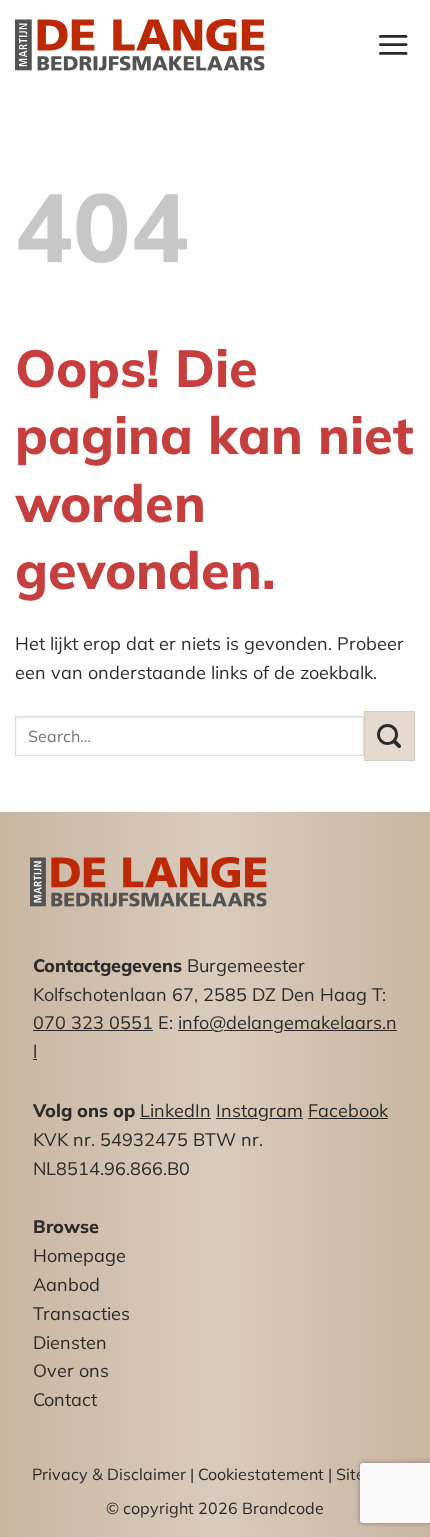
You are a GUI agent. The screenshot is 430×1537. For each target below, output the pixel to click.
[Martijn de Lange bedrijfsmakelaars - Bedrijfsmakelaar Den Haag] (140, 45)
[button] (393, 44)
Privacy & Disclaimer (109, 1474)
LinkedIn (175, 1110)
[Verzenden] (389, 736)
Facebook (348, 1110)
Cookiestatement (261, 1474)
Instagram (259, 1110)
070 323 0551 (93, 1022)
